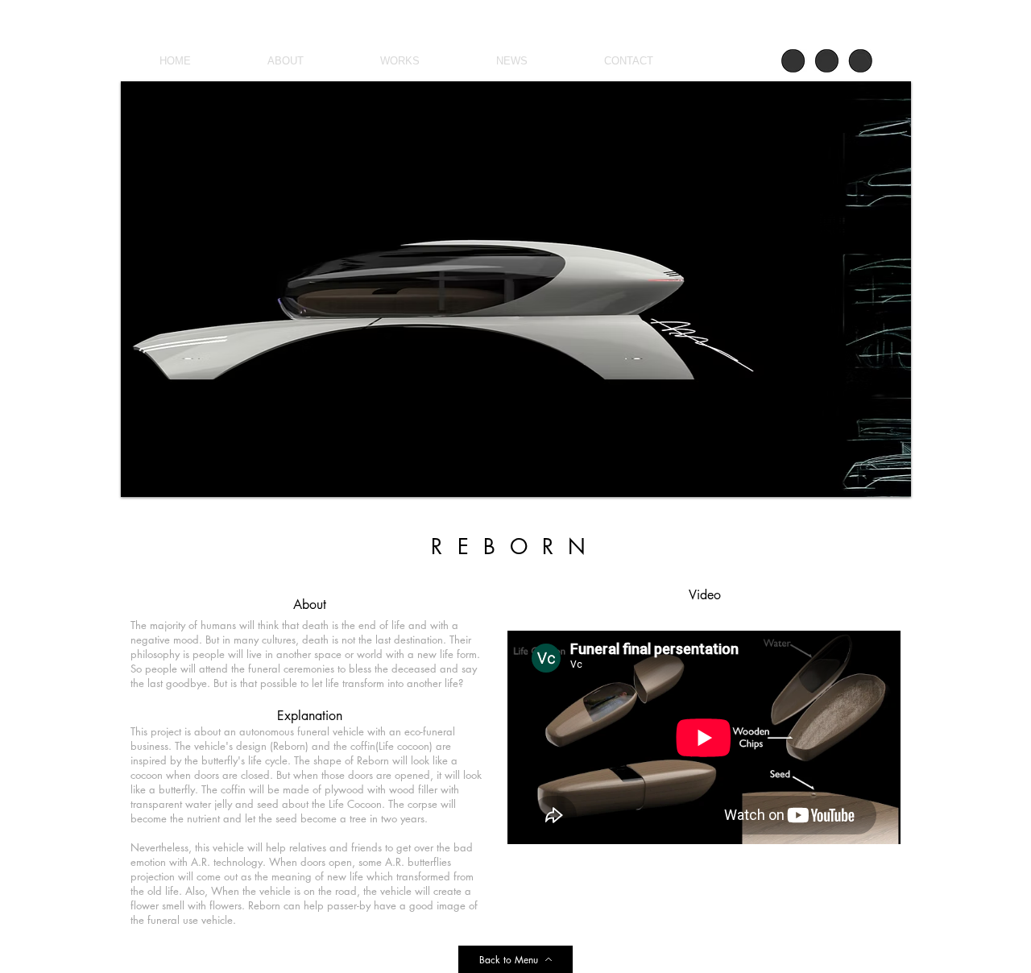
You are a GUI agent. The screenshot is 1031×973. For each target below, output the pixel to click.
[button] (547, 289)
